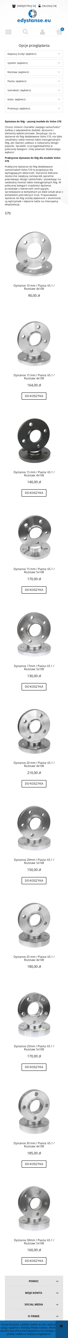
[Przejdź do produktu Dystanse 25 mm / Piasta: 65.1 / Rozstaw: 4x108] (34, 925)
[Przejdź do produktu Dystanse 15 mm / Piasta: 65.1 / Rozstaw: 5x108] (34, 537)
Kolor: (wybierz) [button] (16, 99)
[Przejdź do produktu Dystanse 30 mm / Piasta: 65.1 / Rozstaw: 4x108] (34, 1111)
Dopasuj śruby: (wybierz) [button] (21, 53)
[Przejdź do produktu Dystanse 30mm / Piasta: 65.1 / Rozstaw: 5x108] (34, 1208)
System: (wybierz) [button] (17, 63)
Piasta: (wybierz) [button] (16, 81)
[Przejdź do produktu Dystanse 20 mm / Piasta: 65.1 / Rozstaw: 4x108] (34, 731)
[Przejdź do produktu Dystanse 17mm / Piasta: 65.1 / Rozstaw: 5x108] (34, 634)
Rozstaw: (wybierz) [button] (18, 72)
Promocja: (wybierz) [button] (18, 108)
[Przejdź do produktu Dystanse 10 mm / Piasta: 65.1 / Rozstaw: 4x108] (34, 254)
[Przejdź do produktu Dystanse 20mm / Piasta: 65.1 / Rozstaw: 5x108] (34, 828)
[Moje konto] (42, 31)
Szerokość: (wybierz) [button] (19, 90)
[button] (8, 31)
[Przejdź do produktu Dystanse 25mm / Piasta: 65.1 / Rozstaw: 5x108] (34, 1015)
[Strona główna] (34, 16)
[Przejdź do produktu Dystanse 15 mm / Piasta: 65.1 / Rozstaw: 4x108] (34, 343)
